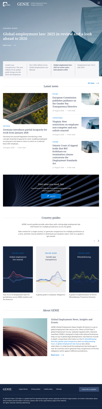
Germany (6, 126)
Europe (55, 94)
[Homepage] (25, 4)
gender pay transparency (67, 341)
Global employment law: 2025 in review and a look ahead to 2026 (62, 67)
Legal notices (23, 389)
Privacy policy (35, 389)
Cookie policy (48, 389)
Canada (55, 142)
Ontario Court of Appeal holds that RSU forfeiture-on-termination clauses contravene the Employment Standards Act (65, 154)
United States (57, 118)
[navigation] (44, 389)
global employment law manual (69, 344)
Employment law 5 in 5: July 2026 (86, 66)
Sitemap (59, 389)
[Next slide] (98, 241)
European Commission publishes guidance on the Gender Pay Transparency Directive (64, 102)
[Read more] (25, 337)
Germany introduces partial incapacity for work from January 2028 (25, 131)
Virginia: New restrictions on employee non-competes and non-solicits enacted (65, 126)
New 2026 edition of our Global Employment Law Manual (38, 67)
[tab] (16, 70)
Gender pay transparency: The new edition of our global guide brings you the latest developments (14, 70)
